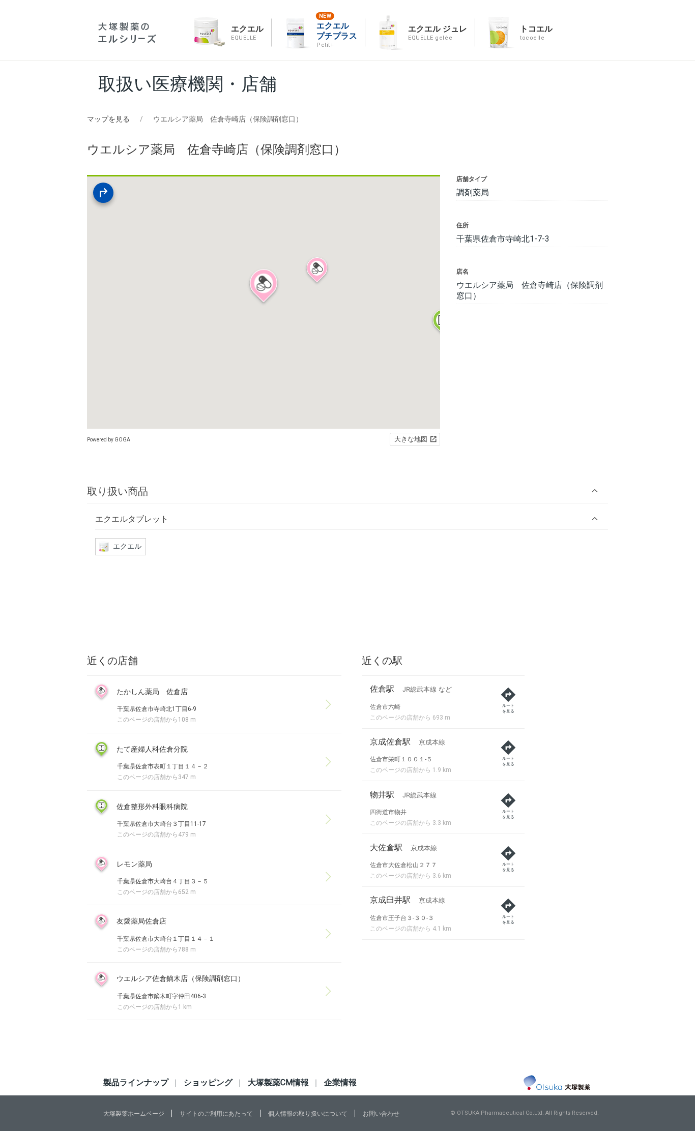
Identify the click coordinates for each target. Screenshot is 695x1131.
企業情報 (340, 1082)
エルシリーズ (127, 32)
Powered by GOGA (108, 439)
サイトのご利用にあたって (216, 1113)
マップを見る (108, 119)
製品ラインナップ (135, 1082)
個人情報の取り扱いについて (307, 1113)
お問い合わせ (381, 1113)
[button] (347, 491)
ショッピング (208, 1082)
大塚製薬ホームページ (133, 1113)
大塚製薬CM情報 (278, 1082)
